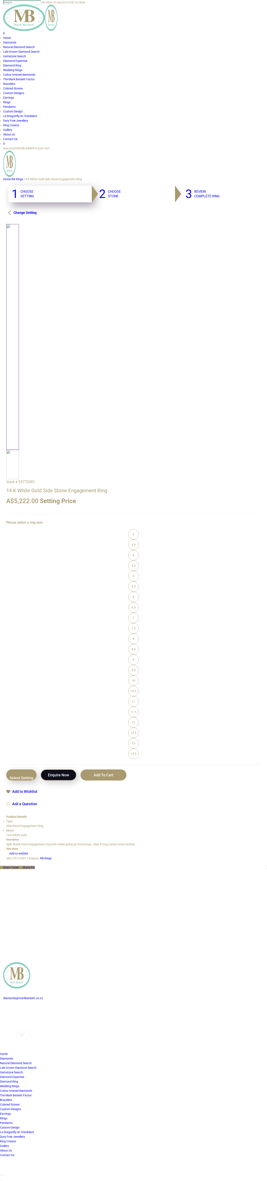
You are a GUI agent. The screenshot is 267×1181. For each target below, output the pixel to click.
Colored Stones (10, 1104)
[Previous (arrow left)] (0, 1179)
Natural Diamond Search (16, 1063)
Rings (3, 1118)
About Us (9, 1021)
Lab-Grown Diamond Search (18, 1067)
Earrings (5, 1113)
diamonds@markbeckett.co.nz (23, 998)
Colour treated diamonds (16, 1090)
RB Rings (17, 179)
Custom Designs (13, 1012)
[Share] (1, 1175)
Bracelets (6, 1100)
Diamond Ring (9, 1081)
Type (9, 821)
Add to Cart (103, 775)
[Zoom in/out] (4, 1175)
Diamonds (9, 1007)
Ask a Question (24, 804)
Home (7, 179)
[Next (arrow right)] (1, 1179)
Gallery (7, 1016)
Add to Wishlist (24, 791)
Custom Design (10, 1127)
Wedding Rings (9, 1086)
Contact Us (10, 1025)
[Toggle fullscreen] (3, 1175)
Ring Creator (8, 1141)
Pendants (6, 1123)
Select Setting (21, 778)
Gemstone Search (11, 1072)
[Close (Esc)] (0, 1175)
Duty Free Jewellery (12, 1136)
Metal (10, 830)
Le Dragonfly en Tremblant (17, 1132)
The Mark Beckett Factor (16, 1095)
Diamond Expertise (12, 1077)
